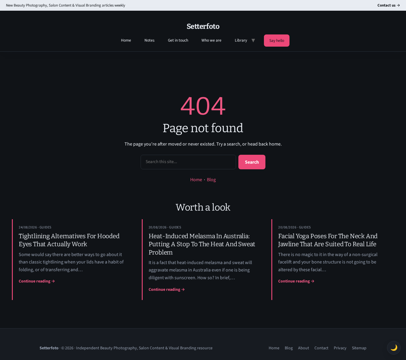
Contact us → (388, 5)
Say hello (276, 40)
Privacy (340, 348)
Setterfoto (203, 26)
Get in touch (178, 40)
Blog (211, 179)
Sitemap (359, 348)
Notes (149, 40)
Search (252, 162)
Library (241, 40)
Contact (321, 348)
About (303, 348)
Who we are (211, 40)
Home (126, 40)
